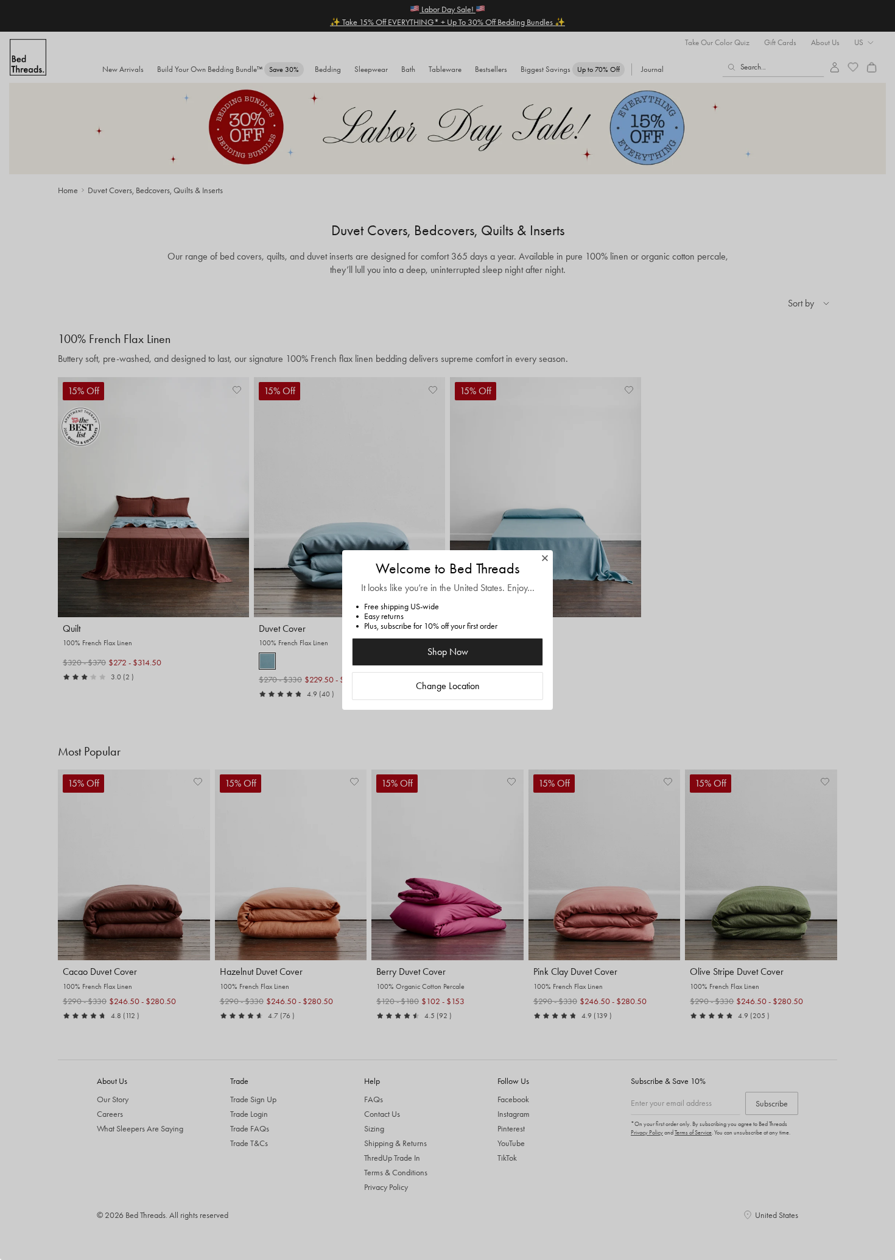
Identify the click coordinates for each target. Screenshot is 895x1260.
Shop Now (447, 651)
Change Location (448, 685)
